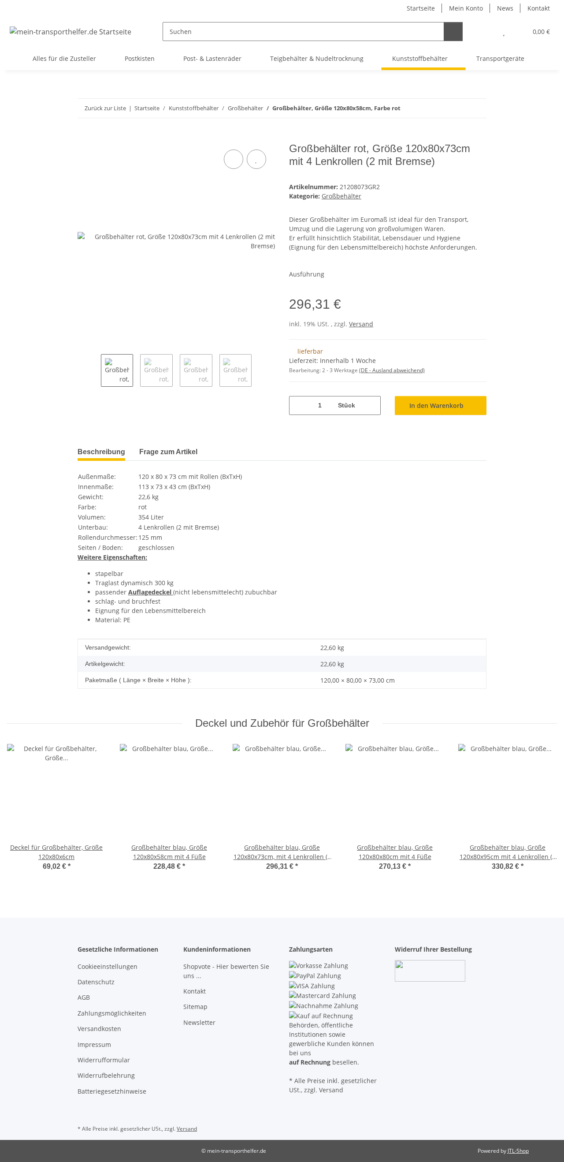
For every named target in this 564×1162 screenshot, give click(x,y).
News (505, 8)
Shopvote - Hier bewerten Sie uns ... (226, 971)
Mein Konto (466, 8)
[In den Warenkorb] (85, 137)
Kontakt (538, 8)
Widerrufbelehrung (106, 1075)
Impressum (94, 1044)
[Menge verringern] (298, 405)
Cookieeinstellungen (107, 966)
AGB (84, 997)
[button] (486, 31)
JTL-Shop (518, 1151)
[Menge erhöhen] (370, 405)
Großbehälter (341, 196)
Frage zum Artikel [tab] (168, 452)
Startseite (421, 8)
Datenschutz (96, 982)
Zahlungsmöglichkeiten (112, 1013)
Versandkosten (99, 1028)
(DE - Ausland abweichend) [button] (392, 370)
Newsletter (199, 1022)
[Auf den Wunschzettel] (256, 159)
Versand (361, 324)
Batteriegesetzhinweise (112, 1091)
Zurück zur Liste (105, 108)
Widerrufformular (104, 1060)
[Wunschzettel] (504, 31)
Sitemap (195, 1006)
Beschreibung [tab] (101, 452)
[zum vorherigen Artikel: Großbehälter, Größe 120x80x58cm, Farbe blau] (477, 108)
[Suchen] (453, 31)
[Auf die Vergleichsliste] (233, 159)
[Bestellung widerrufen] (430, 970)
